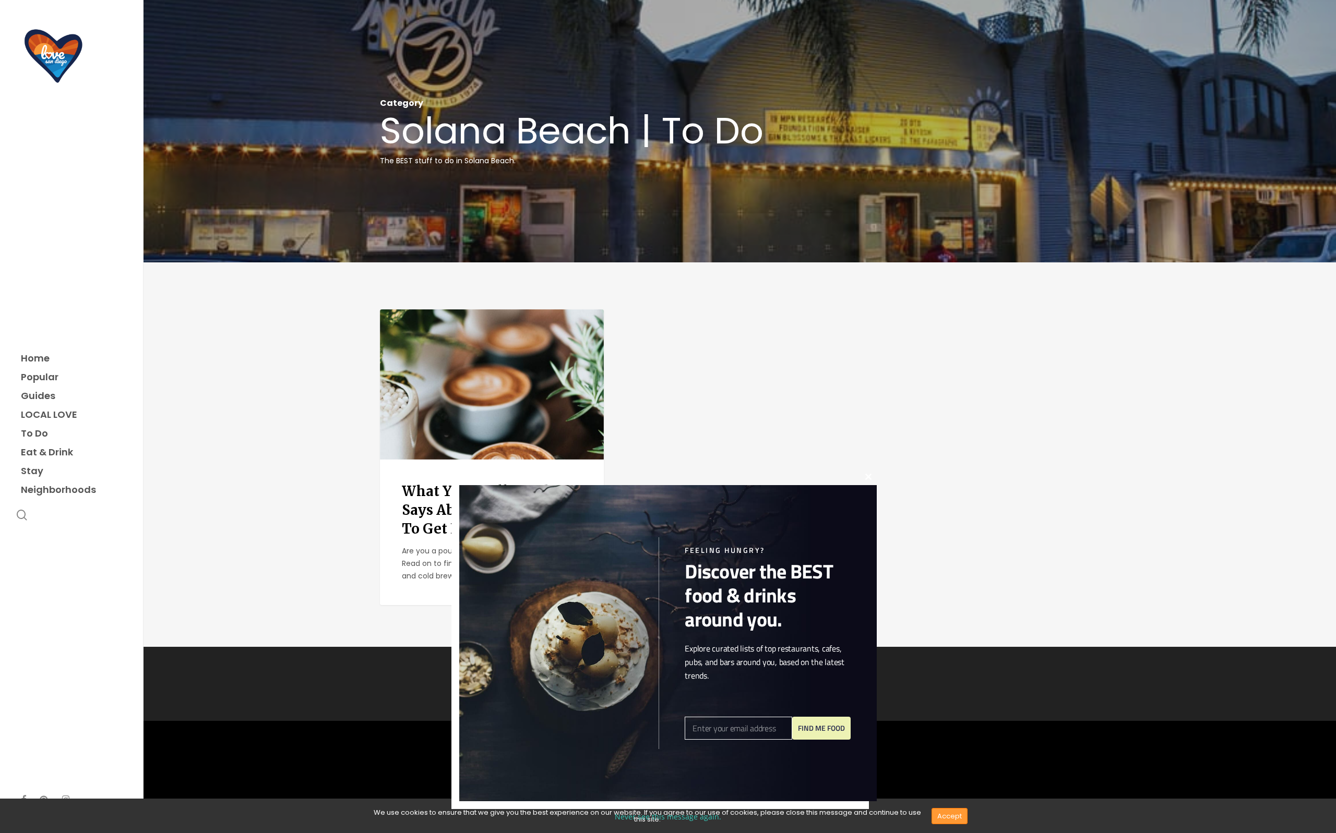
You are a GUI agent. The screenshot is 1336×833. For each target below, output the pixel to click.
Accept (949, 816)
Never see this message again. (668, 817)
